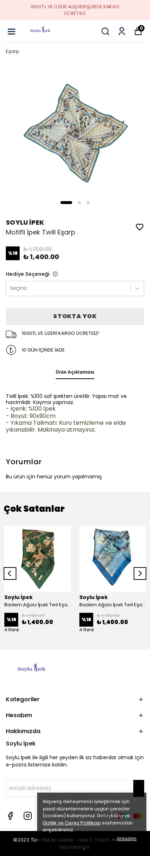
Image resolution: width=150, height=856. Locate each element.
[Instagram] (27, 815)
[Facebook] (10, 815)
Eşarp (12, 51)
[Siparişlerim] (121, 31)
